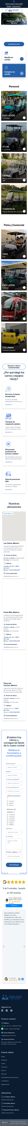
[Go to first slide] (24, 946)
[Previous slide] (3, 946)
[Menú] (3, 10)
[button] (6, 1122)
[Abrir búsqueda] (21, 10)
